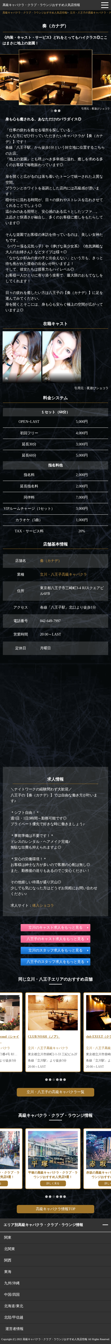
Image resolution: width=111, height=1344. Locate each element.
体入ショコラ (43, 905)
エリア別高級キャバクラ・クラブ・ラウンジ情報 (43, 1225)
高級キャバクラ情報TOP (55, 1209)
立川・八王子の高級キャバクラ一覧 (55, 1092)
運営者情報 (14, 1329)
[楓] (22, 357)
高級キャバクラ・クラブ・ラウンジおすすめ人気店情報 (41, 5)
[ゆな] (61, 357)
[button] (46, 1079)
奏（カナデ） (51, 561)
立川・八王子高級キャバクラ (63, 574)
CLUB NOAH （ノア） (44, 1036)
